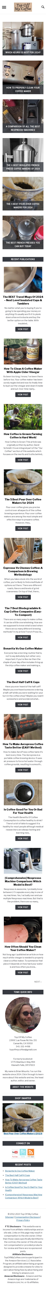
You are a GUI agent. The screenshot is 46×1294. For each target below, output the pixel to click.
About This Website (23, 1087)
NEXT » (37, 982)
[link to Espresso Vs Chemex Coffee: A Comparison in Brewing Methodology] (23, 551)
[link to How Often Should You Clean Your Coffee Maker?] (23, 929)
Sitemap (9, 1217)
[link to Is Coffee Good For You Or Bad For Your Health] (23, 792)
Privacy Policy (23, 1220)
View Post (23, 329)
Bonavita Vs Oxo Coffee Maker (23, 648)
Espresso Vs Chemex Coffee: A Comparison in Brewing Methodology (23, 571)
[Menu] (4, 7)
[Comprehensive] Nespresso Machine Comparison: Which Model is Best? (23, 881)
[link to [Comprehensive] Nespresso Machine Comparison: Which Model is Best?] (23, 861)
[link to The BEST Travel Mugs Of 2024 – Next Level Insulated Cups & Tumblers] (23, 280)
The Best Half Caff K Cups (23, 682)
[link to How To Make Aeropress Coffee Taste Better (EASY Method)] (23, 727)
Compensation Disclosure (27, 1217)
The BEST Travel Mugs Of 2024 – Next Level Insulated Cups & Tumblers (23, 300)
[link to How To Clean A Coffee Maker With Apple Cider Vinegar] (23, 351)
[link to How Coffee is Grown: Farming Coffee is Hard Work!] (23, 417)
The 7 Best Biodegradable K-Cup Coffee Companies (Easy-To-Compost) (23, 612)
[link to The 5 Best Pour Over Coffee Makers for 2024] (23, 482)
